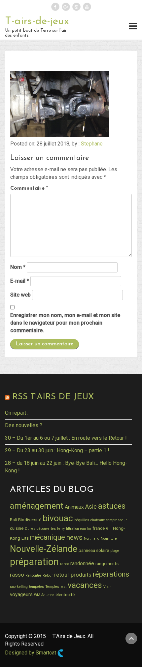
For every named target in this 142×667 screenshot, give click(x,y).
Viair (107, 587)
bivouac (58, 518)
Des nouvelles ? (23, 425)
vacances (85, 585)
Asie (91, 506)
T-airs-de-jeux (37, 21)
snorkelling (19, 587)
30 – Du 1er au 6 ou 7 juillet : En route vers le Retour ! (66, 438)
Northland (91, 538)
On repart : (16, 413)
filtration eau (76, 528)
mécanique (47, 537)
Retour (48, 575)
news (74, 537)
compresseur (116, 520)
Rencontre (33, 575)
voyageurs (21, 594)
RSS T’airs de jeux (53, 397)
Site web (20, 295)
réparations (111, 574)
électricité (65, 594)
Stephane (92, 144)
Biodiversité (29, 519)
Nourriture (109, 538)
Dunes (30, 528)
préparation (34, 561)
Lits (25, 538)
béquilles (81, 520)
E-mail (19, 281)
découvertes (46, 528)
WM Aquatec (44, 595)
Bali (13, 519)
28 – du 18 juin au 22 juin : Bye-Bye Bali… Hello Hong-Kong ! (66, 467)
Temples (52, 587)
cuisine (16, 528)
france (98, 528)
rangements (107, 563)
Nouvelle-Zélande (43, 549)
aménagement (36, 506)
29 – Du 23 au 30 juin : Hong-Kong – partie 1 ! (57, 450)
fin (89, 528)
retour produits (72, 574)
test (63, 587)
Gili (109, 528)
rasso (17, 574)
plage (114, 551)
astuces (111, 506)
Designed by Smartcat (31, 653)
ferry (61, 528)
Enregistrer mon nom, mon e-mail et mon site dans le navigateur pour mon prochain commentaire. (65, 323)
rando (64, 564)
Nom (17, 267)
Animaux (74, 507)
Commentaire (29, 188)
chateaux (97, 520)
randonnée (82, 563)
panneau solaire (94, 550)
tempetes (36, 587)
